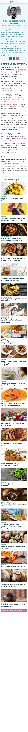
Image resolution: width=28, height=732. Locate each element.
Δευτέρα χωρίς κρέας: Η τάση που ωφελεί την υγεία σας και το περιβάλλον (13, 363)
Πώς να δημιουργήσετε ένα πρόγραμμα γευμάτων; (11, 342)
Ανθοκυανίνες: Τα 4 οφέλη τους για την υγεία (12, 424)
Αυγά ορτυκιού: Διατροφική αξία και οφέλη (13, 547)
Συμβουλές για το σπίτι (7, 317)
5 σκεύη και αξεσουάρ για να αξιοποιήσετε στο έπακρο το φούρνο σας (11, 321)
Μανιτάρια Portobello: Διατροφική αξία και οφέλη (13, 505)
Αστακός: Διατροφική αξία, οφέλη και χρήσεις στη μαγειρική (13, 404)
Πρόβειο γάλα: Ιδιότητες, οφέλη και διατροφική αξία (13, 585)
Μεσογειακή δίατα (5, 277)
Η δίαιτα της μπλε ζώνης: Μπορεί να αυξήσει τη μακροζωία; (13, 259)
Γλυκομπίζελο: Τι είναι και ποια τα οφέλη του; (13, 485)
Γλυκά (2, 462)
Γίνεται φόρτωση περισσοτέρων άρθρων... (14, 610)
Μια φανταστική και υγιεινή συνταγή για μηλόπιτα (11, 464)
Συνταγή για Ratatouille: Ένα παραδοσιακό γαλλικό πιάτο (11, 239)
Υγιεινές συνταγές (6, 236)
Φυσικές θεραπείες (6, 297)
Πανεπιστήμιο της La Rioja (9, 90)
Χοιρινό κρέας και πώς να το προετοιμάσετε (11, 444)
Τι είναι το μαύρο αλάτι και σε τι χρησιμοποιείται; (13, 605)
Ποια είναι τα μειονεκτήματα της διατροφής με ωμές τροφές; (13, 219)
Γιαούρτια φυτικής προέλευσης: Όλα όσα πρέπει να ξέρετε (12, 279)
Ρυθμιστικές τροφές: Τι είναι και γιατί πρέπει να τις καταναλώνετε (13, 384)
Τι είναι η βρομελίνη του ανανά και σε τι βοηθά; (13, 300)
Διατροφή (3, 196)
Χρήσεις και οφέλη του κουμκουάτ (13, 566)
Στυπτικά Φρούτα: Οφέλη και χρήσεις (12, 199)
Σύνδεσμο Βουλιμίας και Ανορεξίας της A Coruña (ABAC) (13, 99)
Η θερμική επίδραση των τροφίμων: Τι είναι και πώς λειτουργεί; (11, 526)
